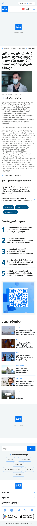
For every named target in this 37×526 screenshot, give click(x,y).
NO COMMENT (20, 391)
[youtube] (32, 510)
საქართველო (21, 207)
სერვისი (6, 497)
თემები (5, 492)
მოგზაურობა (20, 365)
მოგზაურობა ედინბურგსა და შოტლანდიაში (22, 371)
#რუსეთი (29, 469)
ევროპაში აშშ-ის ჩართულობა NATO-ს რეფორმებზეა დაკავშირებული (24, 358)
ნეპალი (19, 398)
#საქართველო (25, 459)
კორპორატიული (10, 502)
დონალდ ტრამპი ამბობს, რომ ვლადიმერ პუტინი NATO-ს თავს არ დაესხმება (24, 345)
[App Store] (26, 516)
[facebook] (4, 510)
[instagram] (11, 510)
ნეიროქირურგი (10, 212)
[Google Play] (10, 516)
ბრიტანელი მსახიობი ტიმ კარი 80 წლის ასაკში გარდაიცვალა (25, 383)
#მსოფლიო (18, 464)
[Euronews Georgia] (5, 9)
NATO (17, 352)
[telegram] (18, 510)
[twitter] (25, 510)
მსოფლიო (19, 327)
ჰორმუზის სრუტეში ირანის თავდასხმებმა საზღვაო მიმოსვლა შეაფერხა (25, 332)
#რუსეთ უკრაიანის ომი (12, 469)
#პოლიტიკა (18, 474)
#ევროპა (10, 459)
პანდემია (8, 207)
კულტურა (19, 378)
